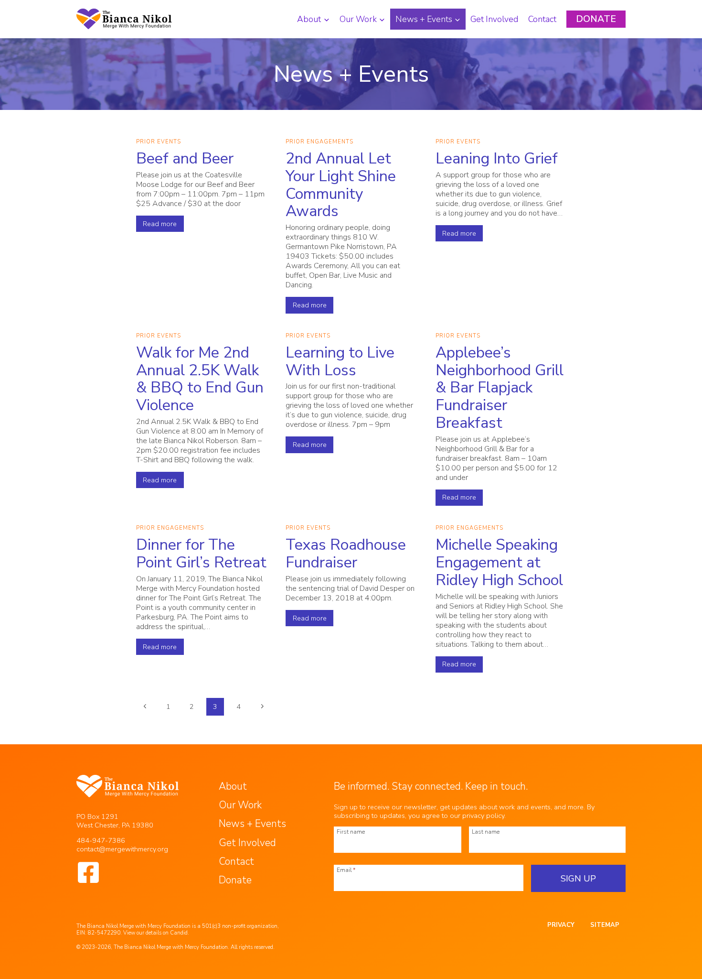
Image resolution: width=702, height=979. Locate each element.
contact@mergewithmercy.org (122, 849)
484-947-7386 (100, 840)
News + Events (252, 823)
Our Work (240, 805)
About (233, 786)
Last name (486, 831)
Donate (235, 880)
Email (346, 869)
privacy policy (483, 815)
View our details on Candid (155, 932)
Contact (542, 19)
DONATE (596, 19)
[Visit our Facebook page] (88, 872)
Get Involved (494, 19)
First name (351, 831)
